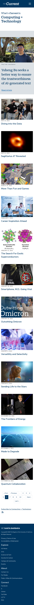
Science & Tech (6, 555)
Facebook (4, 586)
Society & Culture (7, 558)
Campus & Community (8, 561)
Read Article (6, 90)
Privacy (3, 538)
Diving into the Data (11, 123)
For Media (4, 575)
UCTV (3, 597)
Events (3, 564)
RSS (2, 600)
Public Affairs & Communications (11, 578)
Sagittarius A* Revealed (13, 156)
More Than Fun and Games (15, 188)
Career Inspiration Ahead (14, 221)
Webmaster (15, 541)
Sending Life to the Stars (14, 386)
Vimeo (3, 592)
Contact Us (4, 572)
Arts (2, 552)
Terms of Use (11, 538)
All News (4, 549)
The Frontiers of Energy (13, 419)
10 (20, 497)
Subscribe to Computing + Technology (16, 509)
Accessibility (5, 541)
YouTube (4, 594)
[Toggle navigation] (29, 4)
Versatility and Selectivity (14, 354)
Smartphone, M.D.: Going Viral (16, 289)
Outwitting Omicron (11, 321)
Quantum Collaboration (13, 483)
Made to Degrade (10, 451)
